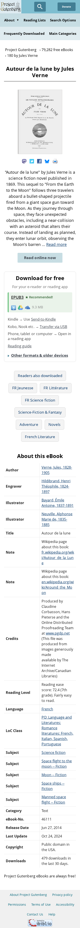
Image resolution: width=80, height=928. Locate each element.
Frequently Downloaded (24, 33)
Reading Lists (35, 20)
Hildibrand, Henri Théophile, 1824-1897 (56, 486)
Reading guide (20, 346)
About (11, 20)
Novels (54, 424)
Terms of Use (40, 904)
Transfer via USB (53, 326)
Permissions (17, 904)
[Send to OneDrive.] (27, 307)
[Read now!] (40, 152)
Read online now (40, 257)
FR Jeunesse (22, 387)
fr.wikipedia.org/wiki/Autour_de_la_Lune (58, 557)
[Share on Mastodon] (24, 161)
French (47, 709)
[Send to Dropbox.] (13, 307)
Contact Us (35, 914)
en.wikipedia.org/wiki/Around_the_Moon (58, 587)
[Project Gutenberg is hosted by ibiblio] (40, 925)
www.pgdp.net (58, 633)
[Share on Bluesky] (47, 161)
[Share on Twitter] (32, 161)
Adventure (29, 424)
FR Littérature (56, 387)
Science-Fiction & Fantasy (40, 412)
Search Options (63, 20)
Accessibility (65, 904)
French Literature (40, 436)
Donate (66, 6)
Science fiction (54, 752)
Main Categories (62, 33)
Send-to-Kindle (43, 319)
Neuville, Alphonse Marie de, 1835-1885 (57, 519)
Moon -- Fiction (54, 774)
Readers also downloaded (40, 375)
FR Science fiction (40, 400)
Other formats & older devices (39, 355)
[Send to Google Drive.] (20, 307)
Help (51, 914)
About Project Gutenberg (28, 895)
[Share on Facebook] (39, 161)
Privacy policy (62, 895)
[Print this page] (55, 161)
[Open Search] (40, 7)
